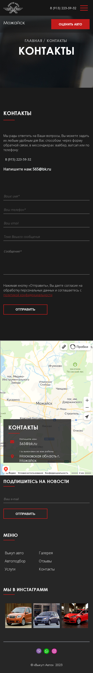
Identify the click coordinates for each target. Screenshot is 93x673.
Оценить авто (70, 24)
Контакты (47, 569)
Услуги (10, 569)
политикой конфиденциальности (27, 295)
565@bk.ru (42, 169)
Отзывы (45, 561)
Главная (33, 40)
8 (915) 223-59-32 (63, 8)
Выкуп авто (14, 552)
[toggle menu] (84, 9)
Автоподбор (15, 561)
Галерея (46, 552)
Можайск (14, 22)
